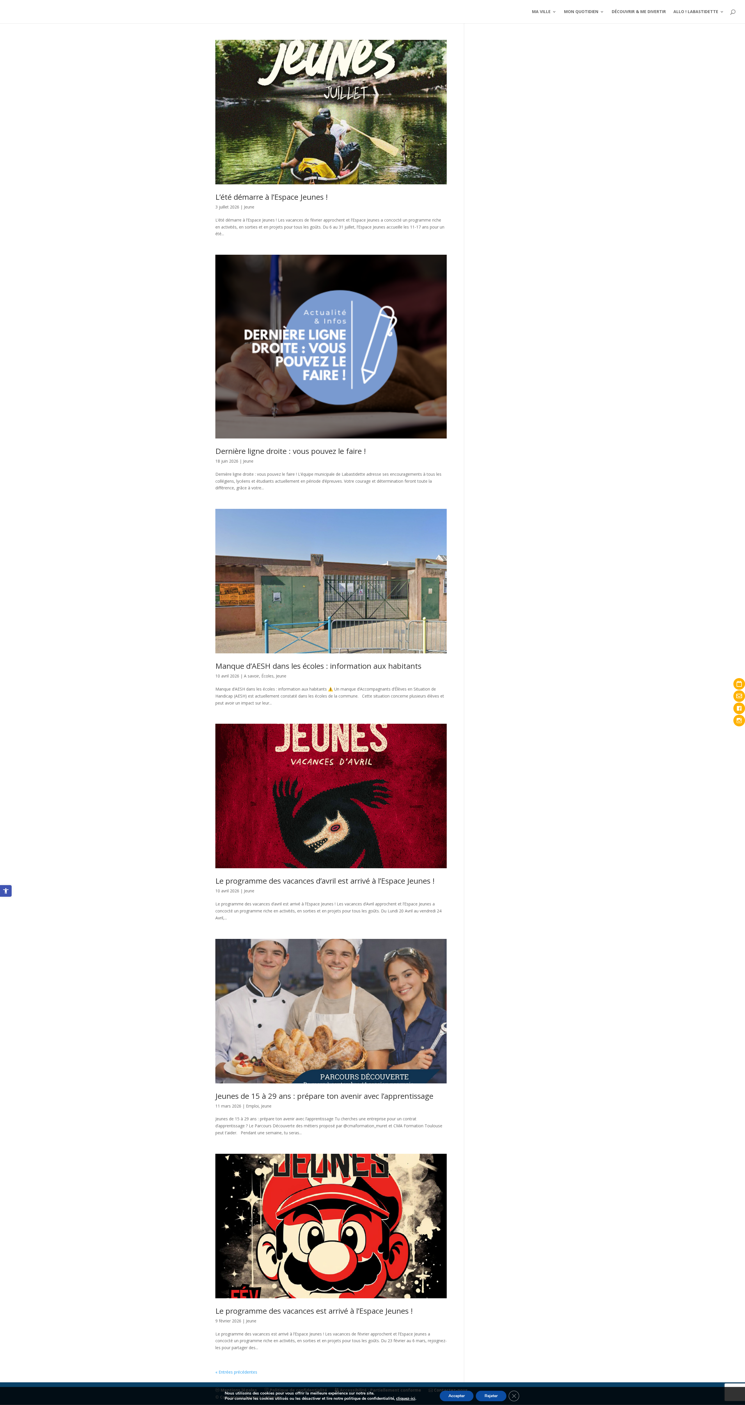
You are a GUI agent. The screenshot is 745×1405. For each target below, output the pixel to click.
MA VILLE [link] (541, 12)
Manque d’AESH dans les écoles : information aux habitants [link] (318, 666)
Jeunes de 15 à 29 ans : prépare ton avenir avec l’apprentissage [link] (324, 1096)
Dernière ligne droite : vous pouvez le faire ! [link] (290, 451)
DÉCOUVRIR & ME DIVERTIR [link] (639, 12)
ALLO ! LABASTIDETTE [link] (695, 12)
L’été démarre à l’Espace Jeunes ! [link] (271, 197)
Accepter (456, 1396)
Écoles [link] (267, 676)
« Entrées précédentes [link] (236, 1372)
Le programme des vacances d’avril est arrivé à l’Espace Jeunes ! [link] (324, 881)
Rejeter (491, 1396)
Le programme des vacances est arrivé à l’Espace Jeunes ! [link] (314, 1311)
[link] (6, 891)
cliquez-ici (405, 1398)
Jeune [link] (249, 207)
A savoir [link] (251, 676)
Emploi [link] (252, 1106)
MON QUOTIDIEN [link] (581, 12)
